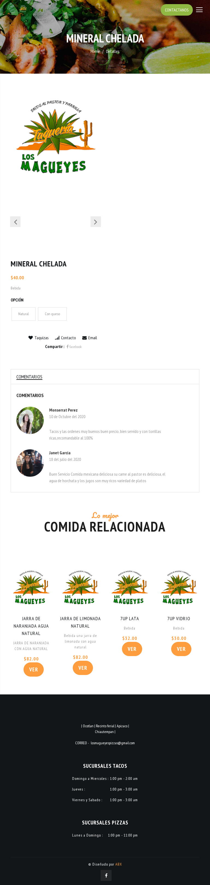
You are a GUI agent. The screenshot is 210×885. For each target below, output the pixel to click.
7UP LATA (129, 618)
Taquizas (41, 337)
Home (95, 51)
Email (92, 337)
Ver (33, 669)
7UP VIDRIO (178, 618)
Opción (17, 300)
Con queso (52, 313)
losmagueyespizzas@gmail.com (113, 742)
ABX (118, 864)
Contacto (68, 337)
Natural (23, 313)
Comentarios (29, 376)
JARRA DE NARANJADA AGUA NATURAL (31, 625)
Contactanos (177, 10)
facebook (75, 346)
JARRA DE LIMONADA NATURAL (80, 622)
